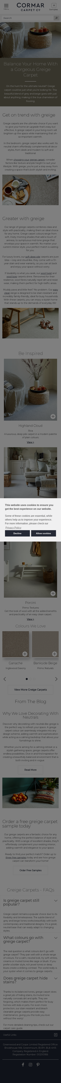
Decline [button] (17, 533)
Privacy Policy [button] (13, 527)
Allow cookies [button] (43, 533)
